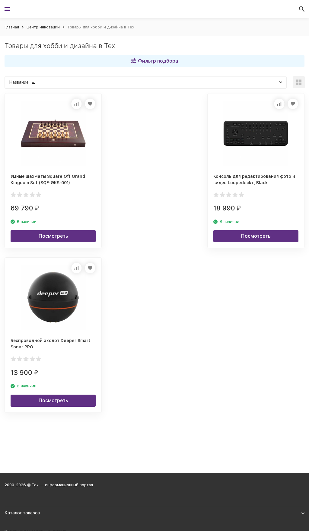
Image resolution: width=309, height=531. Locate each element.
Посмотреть (53, 236)
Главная (12, 27)
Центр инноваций (43, 27)
